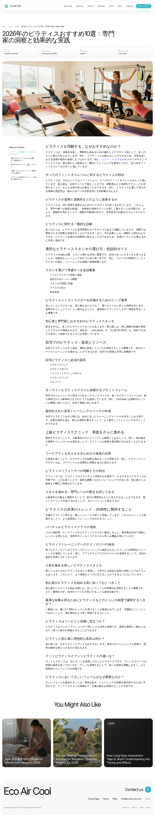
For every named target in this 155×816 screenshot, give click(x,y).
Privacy (134, 807)
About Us (125, 807)
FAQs (114, 799)
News (10, 26)
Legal (148, 807)
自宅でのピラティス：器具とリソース (23, 166)
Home (4, 26)
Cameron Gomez (11, 54)
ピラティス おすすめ (113, 159)
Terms (141, 807)
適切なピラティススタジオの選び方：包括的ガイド (23, 159)
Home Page (94, 799)
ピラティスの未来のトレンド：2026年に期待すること (24, 178)
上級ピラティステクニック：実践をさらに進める (23, 172)
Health (16, 26)
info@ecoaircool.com (131, 799)
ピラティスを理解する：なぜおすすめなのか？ (23, 153)
